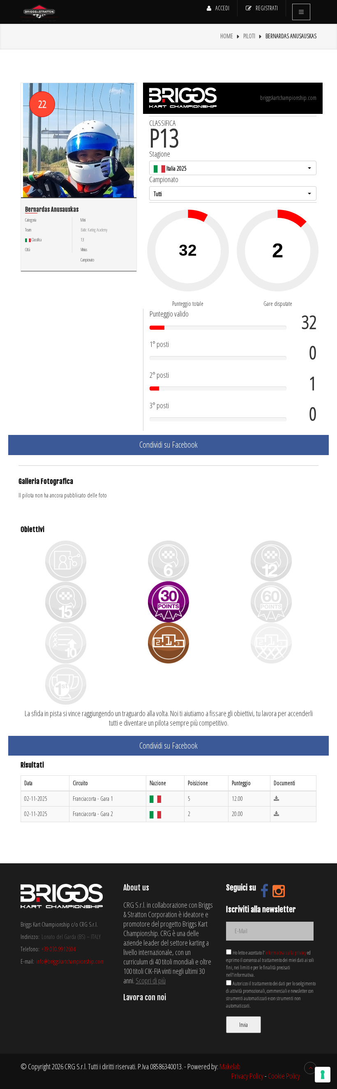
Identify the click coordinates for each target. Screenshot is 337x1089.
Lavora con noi (144, 997)
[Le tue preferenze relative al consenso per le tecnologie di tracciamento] (322, 1074)
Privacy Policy (247, 1076)
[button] (233, 168)
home (226, 36)
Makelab (229, 1066)
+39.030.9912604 (59, 949)
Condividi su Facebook (168, 444)
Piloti (249, 36)
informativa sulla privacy (285, 952)
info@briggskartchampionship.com (70, 961)
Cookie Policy (284, 1076)
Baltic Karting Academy (94, 230)
